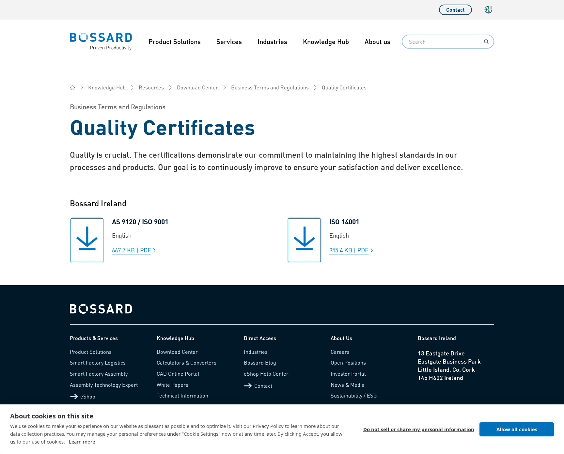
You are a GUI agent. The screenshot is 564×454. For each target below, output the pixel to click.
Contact (455, 9)
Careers (340, 351)
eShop (87, 396)
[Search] (486, 41)
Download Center (197, 87)
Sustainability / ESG (354, 395)
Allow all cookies (516, 429)
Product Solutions (175, 41)
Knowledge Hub (326, 41)
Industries (272, 41)
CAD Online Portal (178, 373)
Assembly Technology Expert (104, 384)
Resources (151, 87)
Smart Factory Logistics (98, 362)
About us (377, 41)
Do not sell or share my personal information (418, 429)
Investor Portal (348, 373)
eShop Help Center (266, 373)
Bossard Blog (260, 362)
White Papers (172, 384)
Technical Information (182, 395)
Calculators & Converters (186, 362)
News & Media (348, 384)
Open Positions (348, 362)
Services (229, 41)
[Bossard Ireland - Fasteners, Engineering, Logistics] (72, 87)
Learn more (82, 441)
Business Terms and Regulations (270, 87)
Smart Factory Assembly (99, 373)
